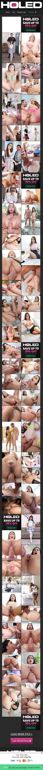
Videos (8, 12)
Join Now (31, 12)
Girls (13, 12)
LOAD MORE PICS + (21, 734)
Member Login (21, 12)
